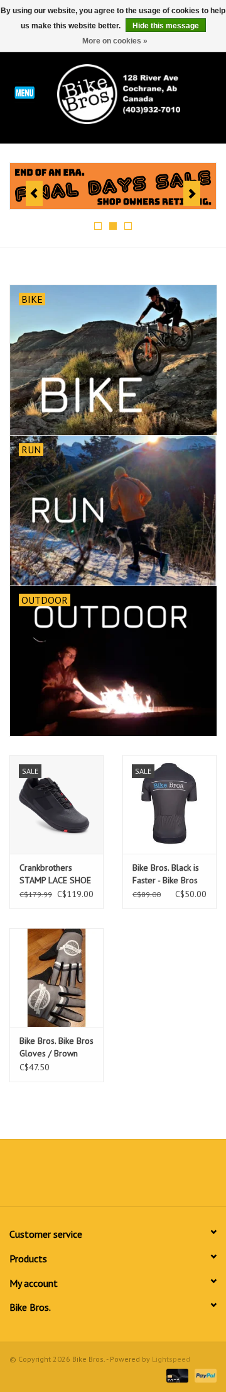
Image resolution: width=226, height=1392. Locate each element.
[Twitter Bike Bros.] (90, 1177)
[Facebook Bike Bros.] (68, 1177)
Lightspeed (171, 1359)
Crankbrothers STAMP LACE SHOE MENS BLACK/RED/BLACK (55, 874)
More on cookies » (115, 41)
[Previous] (34, 193)
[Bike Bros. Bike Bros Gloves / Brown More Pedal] (56, 977)
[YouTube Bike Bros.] (136, 1177)
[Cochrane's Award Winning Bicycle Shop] (137, 93)
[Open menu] (24, 92)
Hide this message (165, 25)
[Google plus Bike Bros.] (113, 1177)
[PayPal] (203, 1374)
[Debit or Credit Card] (176, 1374)
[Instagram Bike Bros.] (158, 1177)
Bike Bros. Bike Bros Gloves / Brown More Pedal (56, 1047)
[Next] (191, 193)
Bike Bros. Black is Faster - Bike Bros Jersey (165, 874)
